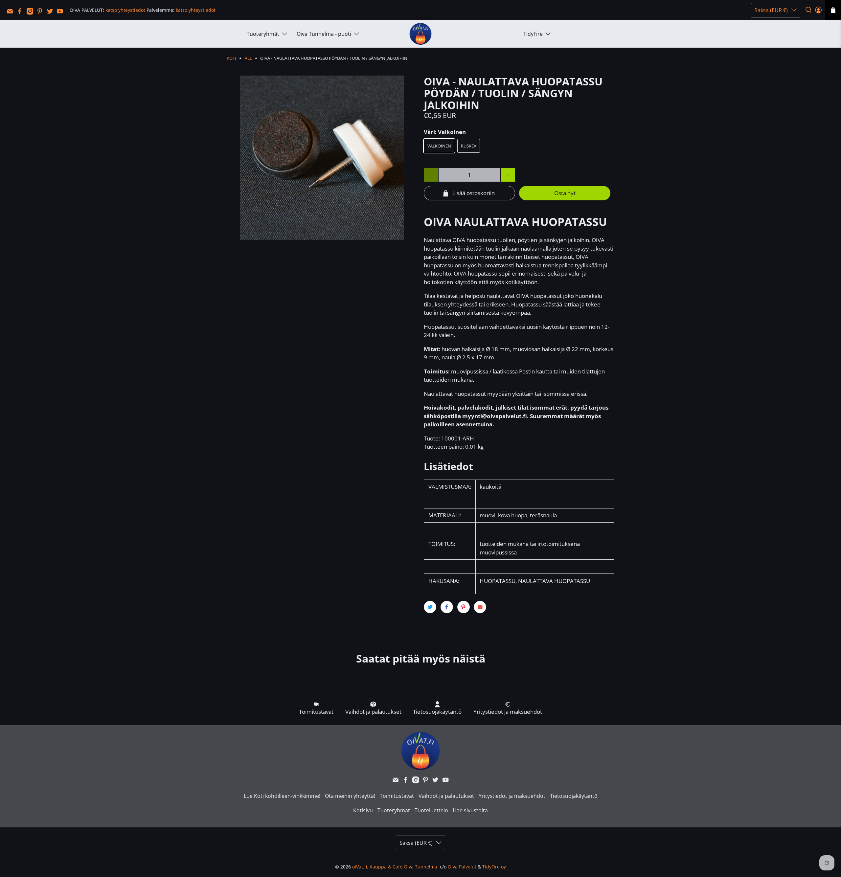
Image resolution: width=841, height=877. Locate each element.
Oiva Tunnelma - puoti (324, 33)
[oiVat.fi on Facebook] (21, 13)
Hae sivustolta (470, 810)
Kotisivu (363, 810)
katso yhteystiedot (125, 10)
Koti (231, 58)
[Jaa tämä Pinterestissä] (463, 607)
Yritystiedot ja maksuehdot (512, 795)
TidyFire (533, 33)
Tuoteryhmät (263, 33)
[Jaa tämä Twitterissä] (430, 607)
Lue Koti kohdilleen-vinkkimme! (282, 795)
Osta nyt (565, 193)
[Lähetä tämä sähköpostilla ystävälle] (480, 607)
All (248, 58)
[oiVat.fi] (420, 34)
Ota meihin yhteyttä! (350, 795)
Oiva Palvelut (462, 867)
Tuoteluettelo (431, 810)
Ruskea (468, 146)
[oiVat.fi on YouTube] (61, 13)
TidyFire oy (494, 867)
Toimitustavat (397, 795)
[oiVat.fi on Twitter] (52, 13)
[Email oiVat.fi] (11, 13)
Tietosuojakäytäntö (574, 795)
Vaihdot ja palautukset (446, 795)
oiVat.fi (359, 867)
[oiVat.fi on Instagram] (31, 13)
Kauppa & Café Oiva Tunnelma (403, 867)
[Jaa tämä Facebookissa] (447, 607)
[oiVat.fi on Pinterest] (41, 13)
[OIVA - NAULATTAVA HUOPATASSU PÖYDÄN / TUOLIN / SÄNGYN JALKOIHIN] (322, 158)
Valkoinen (439, 146)
